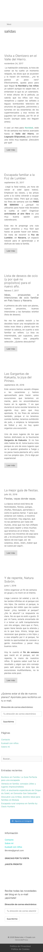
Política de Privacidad (20, 946)
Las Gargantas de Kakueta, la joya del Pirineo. (18, 377)
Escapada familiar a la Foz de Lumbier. (19, 176)
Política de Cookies (20, 949)
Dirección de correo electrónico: (17, 707)
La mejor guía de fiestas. (21, 490)
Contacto (5, 739)
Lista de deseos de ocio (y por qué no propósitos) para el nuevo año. (21, 281)
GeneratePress (21, 940)
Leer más (11, 150)
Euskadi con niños (10, 743)
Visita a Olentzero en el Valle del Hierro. (20, 57)
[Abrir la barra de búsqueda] (38, 24)
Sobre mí (5, 747)
